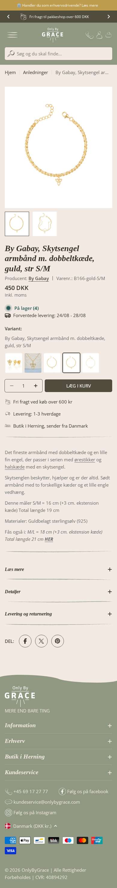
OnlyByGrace (35, 870)
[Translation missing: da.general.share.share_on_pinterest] (57, 641)
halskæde (15, 467)
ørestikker (84, 459)
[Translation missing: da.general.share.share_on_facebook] (25, 641)
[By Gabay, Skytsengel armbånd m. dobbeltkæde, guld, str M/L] (52, 356)
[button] (8, 16)
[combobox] (58, 53)
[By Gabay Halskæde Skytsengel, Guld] (33, 356)
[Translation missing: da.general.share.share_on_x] (41, 641)
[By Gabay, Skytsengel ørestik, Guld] (14, 356)
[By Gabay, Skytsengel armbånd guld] (91, 356)
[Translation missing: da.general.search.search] (11, 54)
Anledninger (35, 72)
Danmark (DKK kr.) (32, 826)
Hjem (10, 72)
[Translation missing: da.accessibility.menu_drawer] (12, 34)
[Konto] (99, 35)
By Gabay (38, 278)
